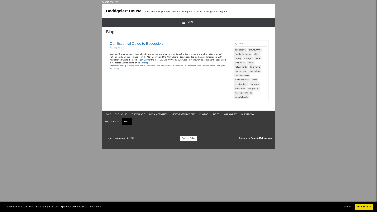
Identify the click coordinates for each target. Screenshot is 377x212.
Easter (257, 58)
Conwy (238, 58)
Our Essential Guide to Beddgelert (136, 43)
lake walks (255, 67)
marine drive (241, 71)
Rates (216, 114)
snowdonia (240, 88)
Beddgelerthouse (193, 65)
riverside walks (242, 80)
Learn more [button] (95, 206)
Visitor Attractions (183, 114)
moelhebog (120, 65)
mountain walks (164, 65)
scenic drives (241, 84)
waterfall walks (241, 97)
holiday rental (209, 65)
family (250, 63)
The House (121, 114)
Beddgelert (178, 65)
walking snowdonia (136, 65)
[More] (145, 63)
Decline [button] (348, 207)
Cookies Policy (188, 138)
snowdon (151, 65)
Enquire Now (112, 121)
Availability (230, 114)
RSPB (254, 80)
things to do (253, 88)
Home (108, 114)
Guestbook (247, 114)
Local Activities (158, 114)
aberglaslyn (240, 50)
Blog (127, 121)
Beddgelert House (124, 11)
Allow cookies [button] (364, 207)
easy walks (240, 63)
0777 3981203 (111, 2)
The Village (138, 114)
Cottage (248, 58)
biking (116, 68)
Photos (203, 114)
